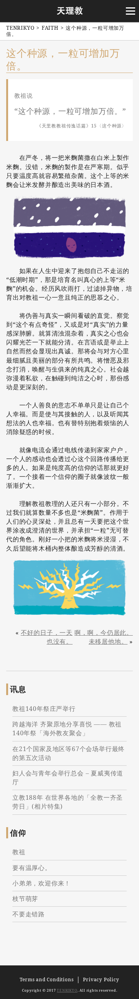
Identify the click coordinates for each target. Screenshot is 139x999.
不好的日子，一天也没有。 (47, 637)
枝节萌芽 (25, 898)
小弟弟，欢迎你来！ (41, 883)
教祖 (18, 852)
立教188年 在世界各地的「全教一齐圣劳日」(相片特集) (67, 802)
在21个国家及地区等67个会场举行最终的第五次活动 (68, 753)
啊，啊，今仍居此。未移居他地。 (104, 637)
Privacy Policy (101, 979)
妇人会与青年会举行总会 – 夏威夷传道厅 (67, 777)
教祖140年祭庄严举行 (44, 708)
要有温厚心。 (31, 867)
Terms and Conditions (46, 979)
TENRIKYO (67, 990)
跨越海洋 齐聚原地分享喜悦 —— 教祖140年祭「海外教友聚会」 (67, 728)
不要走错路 (28, 914)
